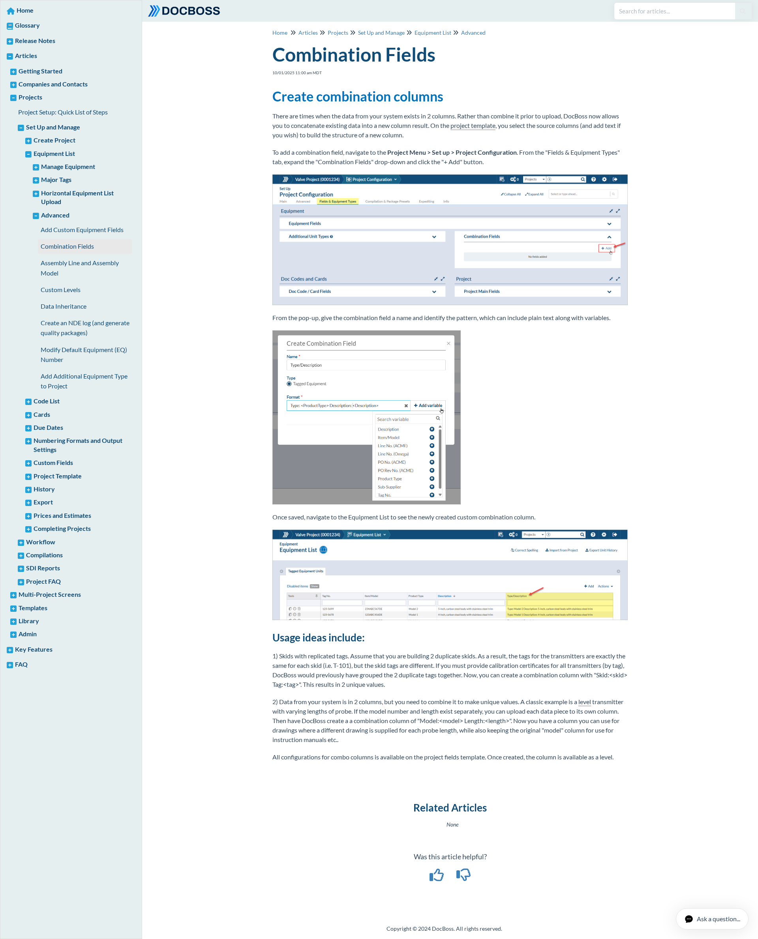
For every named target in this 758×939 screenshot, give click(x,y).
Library (29, 620)
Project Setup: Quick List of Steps (63, 112)
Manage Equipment (68, 166)
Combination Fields (67, 246)
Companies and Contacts (53, 84)
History (44, 489)
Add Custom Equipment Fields (82, 229)
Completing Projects (62, 528)
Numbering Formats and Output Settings (78, 445)
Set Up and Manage (53, 127)
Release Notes (35, 40)
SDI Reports (43, 568)
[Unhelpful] (464, 877)
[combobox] (674, 11)
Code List (47, 401)
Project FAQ (43, 581)
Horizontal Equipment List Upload (77, 197)
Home (25, 10)
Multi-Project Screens (50, 594)
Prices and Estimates (62, 515)
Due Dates (48, 427)
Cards (42, 414)
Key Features (34, 649)
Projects (30, 97)
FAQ (21, 664)
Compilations (44, 555)
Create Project (54, 140)
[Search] (743, 11)
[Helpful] (437, 877)
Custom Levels (61, 289)
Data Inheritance (63, 306)
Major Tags (56, 179)
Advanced (55, 215)
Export (43, 502)
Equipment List (54, 153)
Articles (26, 55)
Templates (33, 607)
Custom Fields (53, 462)
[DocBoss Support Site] (187, 7)
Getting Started (40, 71)
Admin (28, 633)
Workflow (40, 541)
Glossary (27, 25)
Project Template (58, 476)
